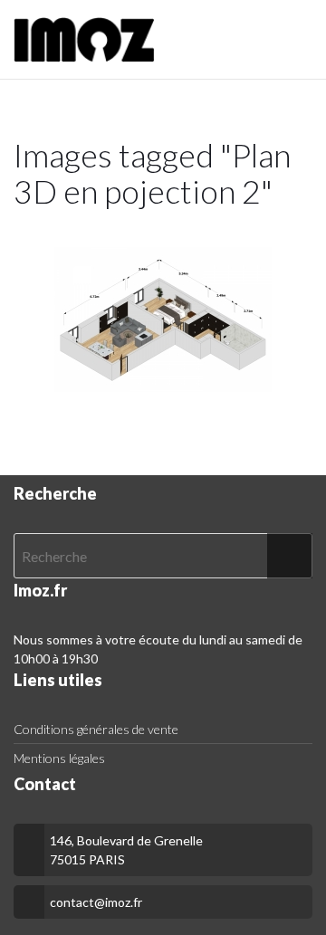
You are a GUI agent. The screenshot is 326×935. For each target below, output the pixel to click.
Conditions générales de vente (96, 729)
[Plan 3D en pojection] (163, 319)
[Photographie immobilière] (84, 40)
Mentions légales (59, 758)
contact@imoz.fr (96, 902)
